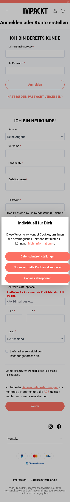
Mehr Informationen (41, 243)
